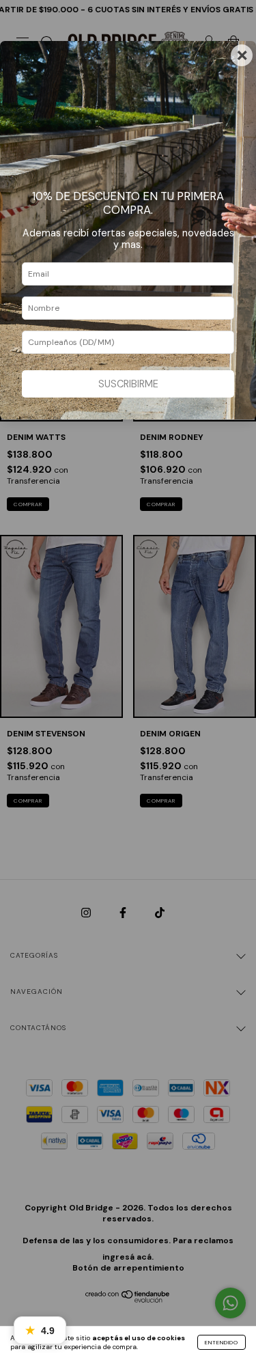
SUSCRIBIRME (128, 384)
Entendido (221, 1342)
